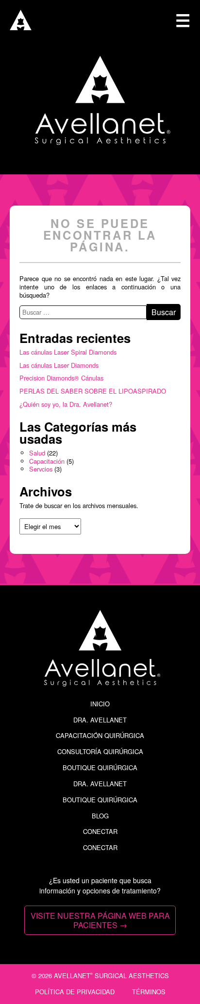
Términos (149, 991)
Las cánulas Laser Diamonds (59, 365)
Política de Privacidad (75, 991)
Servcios (40, 469)
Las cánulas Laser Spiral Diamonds (68, 352)
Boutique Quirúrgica (100, 767)
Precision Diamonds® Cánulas (61, 377)
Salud (37, 452)
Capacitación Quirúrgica (100, 735)
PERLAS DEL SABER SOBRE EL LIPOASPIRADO (92, 391)
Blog (100, 815)
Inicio (100, 703)
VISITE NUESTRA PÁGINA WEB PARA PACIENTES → (100, 920)
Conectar (100, 831)
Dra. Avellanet (100, 719)
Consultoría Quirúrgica (100, 751)
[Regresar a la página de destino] (21, 27)
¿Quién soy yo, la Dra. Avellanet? (65, 404)
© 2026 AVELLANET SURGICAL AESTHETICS (100, 975)
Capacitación (47, 461)
